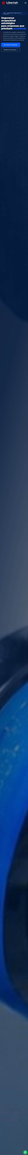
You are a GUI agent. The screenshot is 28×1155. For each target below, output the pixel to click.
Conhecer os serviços (9, 49)
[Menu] (25, 3)
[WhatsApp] (25, 1152)
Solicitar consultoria (11, 44)
